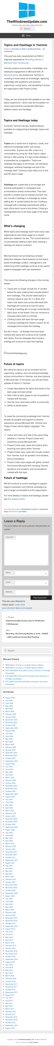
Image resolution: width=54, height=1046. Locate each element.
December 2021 (11, 852)
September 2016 (11, 1025)
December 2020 (11, 885)
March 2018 (9, 975)
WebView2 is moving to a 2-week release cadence (24, 665)
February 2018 (10, 978)
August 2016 (10, 1028)
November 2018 (11, 953)
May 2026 (9, 706)
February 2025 (10, 747)
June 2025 (9, 736)
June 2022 (9, 835)
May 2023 (9, 805)
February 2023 (10, 813)
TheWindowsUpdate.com (27, 21)
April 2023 (9, 808)
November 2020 (11, 887)
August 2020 (10, 896)
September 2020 (11, 893)
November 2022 (11, 821)
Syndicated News (34, 49)
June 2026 (9, 703)
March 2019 (9, 942)
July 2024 (9, 766)
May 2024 (9, 772)
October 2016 (10, 1022)
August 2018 (10, 962)
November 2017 (11, 986)
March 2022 (9, 843)
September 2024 (11, 761)
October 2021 (10, 857)
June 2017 (9, 1000)
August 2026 (10, 697)
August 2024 (10, 763)
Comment (10, 537)
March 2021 (9, 876)
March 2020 (9, 909)
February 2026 (10, 714)
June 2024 (9, 769)
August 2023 (10, 796)
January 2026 (10, 717)
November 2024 (11, 755)
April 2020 (9, 907)
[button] (15, 353)
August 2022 (10, 829)
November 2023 (11, 788)
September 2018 (11, 959)
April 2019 (9, 940)
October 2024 (10, 758)
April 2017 (9, 1006)
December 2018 (11, 951)
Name (8, 572)
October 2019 (10, 923)
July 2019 (9, 931)
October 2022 (10, 824)
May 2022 (9, 838)
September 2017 (11, 992)
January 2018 (10, 981)
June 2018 (9, 967)
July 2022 (9, 832)
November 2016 (11, 1019)
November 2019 (11, 920)
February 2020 (10, 912)
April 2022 (9, 840)
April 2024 (9, 774)
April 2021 (9, 874)
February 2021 (10, 879)
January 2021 (10, 882)
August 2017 (10, 995)
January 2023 (10, 816)
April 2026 (9, 708)
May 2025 (9, 739)
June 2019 (9, 934)
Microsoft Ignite (11, 74)
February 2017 (10, 1011)
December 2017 (11, 984)
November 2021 (11, 854)
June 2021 (9, 868)
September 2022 (11, 827)
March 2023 (9, 810)
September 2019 (11, 926)
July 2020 (9, 898)
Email (8, 582)
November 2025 (11, 722)
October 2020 (10, 890)
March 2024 (9, 777)
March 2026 (9, 711)
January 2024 (10, 783)
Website (9, 591)
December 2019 (11, 918)
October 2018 (10, 956)
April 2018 (9, 973)
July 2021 (9, 865)
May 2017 (9, 1003)
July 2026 (9, 700)
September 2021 (11, 860)
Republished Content (29, 509)
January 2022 (10, 849)
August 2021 (10, 863)
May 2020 (9, 904)
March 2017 (9, 1008)
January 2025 (10, 750)
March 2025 (9, 744)
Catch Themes (33, 1042)
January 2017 (10, 1014)
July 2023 (9, 799)
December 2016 (11, 1017)
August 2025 (10, 730)
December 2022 (11, 819)
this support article (16, 498)
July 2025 (9, 733)
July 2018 (9, 964)
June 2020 (9, 901)
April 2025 (9, 741)
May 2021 (9, 871)
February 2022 (10, 846)
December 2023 (11, 785)
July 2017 (9, 997)
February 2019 (10, 945)
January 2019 (10, 948)
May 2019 (9, 937)
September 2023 (11, 794)
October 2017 (10, 989)
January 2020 (10, 915)
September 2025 (11, 728)
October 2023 (10, 791)
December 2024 (11, 752)
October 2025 (10, 725)
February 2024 (10, 780)
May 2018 (9, 970)
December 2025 (11, 719)
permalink (23, 511)
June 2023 (9, 802)
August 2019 (10, 929)
